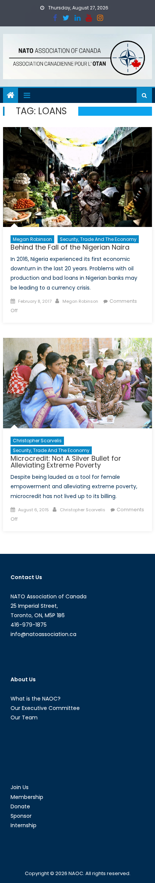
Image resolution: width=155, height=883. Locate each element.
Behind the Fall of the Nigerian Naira (70, 247)
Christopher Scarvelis (37, 440)
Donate (20, 806)
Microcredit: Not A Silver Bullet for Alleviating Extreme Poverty (66, 462)
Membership (27, 797)
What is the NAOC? (36, 698)
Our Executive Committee (45, 708)
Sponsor (21, 816)
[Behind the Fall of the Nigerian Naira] (77, 177)
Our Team (24, 717)
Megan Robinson (32, 239)
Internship (23, 825)
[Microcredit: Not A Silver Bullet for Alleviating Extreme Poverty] (77, 383)
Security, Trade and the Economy (98, 239)
